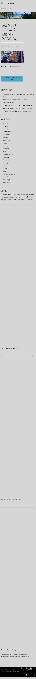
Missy (17, 46)
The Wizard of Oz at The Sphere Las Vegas (17, 105)
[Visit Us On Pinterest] (28, 673)
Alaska (5, 123)
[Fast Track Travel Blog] (18, 507)
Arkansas (6, 129)
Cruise (5, 143)
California (6, 134)
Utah (5, 171)
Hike (4, 151)
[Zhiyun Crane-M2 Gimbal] (18, 206)
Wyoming (6, 182)
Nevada (6, 157)
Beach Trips (7, 132)
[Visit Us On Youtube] (32, 673)
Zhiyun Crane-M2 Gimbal (9, 348)
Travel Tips (7, 168)
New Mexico (7, 160)
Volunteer (6, 177)
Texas (5, 165)
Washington (7, 180)
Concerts (6, 140)
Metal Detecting (8, 154)
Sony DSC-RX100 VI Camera (10, 499)
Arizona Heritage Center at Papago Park (17, 111)
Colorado (6, 137)
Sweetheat (5, 672)
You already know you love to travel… (14, 654)
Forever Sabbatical (8, 3)
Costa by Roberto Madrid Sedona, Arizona (17, 108)
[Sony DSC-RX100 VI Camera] (17, 356)
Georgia (6, 149)
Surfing (5, 163)
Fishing (5, 146)
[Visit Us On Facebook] (23, 673)
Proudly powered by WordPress (13, 669)
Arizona (5, 126)
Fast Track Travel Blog (8, 650)
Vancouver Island (9, 174)
